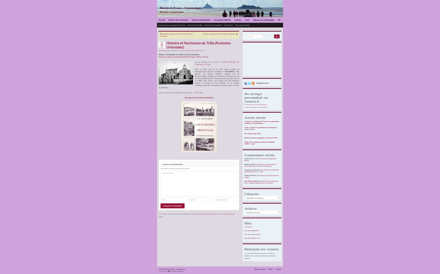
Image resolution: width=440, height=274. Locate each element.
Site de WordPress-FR (252, 238)
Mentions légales (259, 269)
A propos (278, 269)
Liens (247, 20)
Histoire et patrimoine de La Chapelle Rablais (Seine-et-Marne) (261, 182)
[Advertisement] (262, 60)
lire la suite (198, 92)
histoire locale (194, 50)
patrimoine (202, 50)
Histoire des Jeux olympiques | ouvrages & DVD (261, 138)
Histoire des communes (178, 20)
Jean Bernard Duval (251, 181)
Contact (237, 20)
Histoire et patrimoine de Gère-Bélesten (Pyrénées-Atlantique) (260, 165)
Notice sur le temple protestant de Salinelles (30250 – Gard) (259, 143)
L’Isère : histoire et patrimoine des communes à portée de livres (260, 128)
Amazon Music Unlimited (213, 25)
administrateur (164, 50)
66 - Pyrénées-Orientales (184, 50)
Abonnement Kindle (195, 25)
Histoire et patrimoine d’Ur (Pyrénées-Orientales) (219, 34)
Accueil (162, 20)
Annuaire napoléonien (201, 20)
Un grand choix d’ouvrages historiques (171, 25)
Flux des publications (251, 231)
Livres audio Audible (242, 25)
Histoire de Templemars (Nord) (260, 159)
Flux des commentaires (252, 234)
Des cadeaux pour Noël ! (252, 133)
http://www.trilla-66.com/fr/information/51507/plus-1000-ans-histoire (183, 57)
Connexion (248, 227)
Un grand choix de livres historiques (255, 104)
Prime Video (228, 25)
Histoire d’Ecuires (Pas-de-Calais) (261, 176)
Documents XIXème (222, 20)
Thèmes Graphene (178, 271)
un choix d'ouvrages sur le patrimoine (256, 107)
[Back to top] (435, 269)
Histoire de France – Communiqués (181, 8)
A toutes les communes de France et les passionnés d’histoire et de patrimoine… (261, 122)
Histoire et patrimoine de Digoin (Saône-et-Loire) (261, 171)
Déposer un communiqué (263, 20)
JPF (279, 20)
